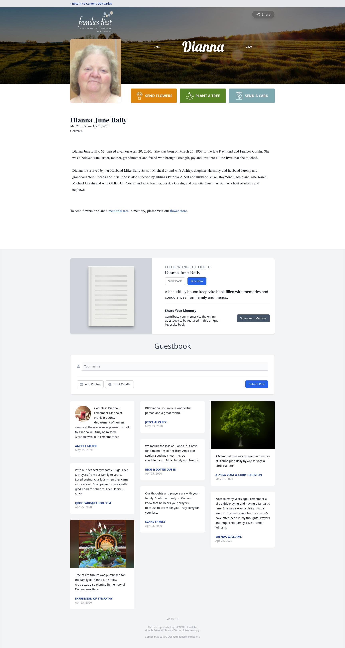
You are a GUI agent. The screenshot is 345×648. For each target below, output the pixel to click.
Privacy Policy (161, 630)
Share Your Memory (253, 318)
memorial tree (118, 210)
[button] (102, 544)
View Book (175, 281)
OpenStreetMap (177, 636)
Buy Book (197, 281)
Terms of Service (183, 630)
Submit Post (257, 384)
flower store (178, 210)
